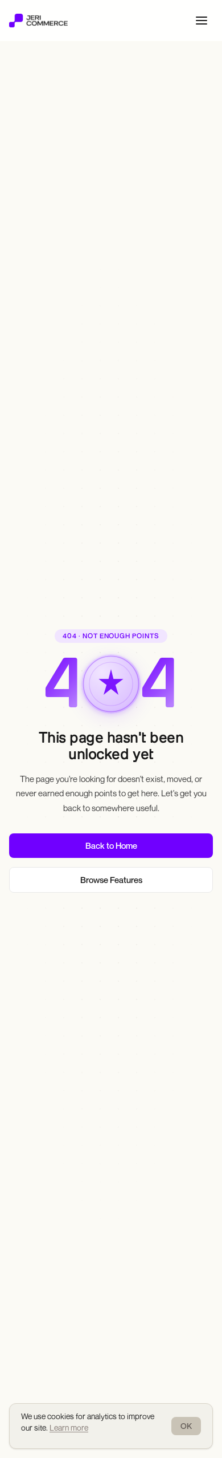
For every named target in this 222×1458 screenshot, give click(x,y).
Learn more (69, 1427)
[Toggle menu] (201, 20)
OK (186, 1426)
